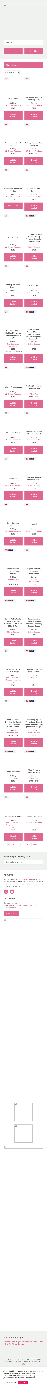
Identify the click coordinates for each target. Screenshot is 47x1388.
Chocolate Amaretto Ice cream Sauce (34, 478)
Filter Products (23, 65)
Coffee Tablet (34, 286)
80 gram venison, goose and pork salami (34, 571)
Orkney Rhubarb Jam (13, 387)
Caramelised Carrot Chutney (13, 144)
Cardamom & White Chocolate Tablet (34, 433)
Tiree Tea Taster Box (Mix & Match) (34, 670)
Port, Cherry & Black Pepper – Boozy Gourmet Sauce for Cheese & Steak (34, 237)
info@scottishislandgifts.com (20, 905)
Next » (35, 845)
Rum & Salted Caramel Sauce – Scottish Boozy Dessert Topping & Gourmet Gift (33, 334)
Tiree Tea (34, 394)
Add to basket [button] (13, 115)
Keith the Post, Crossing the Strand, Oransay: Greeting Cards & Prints (13, 723)
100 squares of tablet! (13, 816)
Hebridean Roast (13, 197)
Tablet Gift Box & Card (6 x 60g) (13, 670)
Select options (34, 161)
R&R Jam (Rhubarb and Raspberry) (34, 98)
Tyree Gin (13, 478)
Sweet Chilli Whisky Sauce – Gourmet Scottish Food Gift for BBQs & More (13, 622)
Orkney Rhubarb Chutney (13, 286)
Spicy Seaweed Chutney (13, 524)
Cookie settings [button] (10, 1383)
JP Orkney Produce (13, 105)
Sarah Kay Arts (13, 579)
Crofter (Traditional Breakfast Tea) (34, 387)
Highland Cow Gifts (24, 1342)
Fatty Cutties (13, 98)
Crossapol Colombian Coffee (13, 190)
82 (28, 845)
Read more (13, 205)
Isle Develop (28, 879)
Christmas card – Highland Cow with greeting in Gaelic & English (13, 334)
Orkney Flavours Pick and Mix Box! (34, 144)
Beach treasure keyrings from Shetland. (13, 571)
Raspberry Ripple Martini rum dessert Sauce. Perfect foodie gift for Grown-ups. (34, 723)
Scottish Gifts (9, 1342)
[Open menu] (13, 51)
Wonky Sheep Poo (13, 771)
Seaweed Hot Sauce (34, 816)
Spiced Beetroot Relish (33, 190)
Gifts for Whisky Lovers (14, 1344)
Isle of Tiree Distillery (13, 485)
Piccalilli (33, 524)
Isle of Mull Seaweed (13, 531)
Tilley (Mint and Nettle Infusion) (34, 771)
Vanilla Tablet (13, 238)
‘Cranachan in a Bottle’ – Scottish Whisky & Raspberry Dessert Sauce (34, 622)
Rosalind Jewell (13, 733)
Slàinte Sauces (34, 247)
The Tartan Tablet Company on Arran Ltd (13, 680)
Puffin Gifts (38, 1342)
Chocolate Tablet (13, 433)
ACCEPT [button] (23, 1382)
